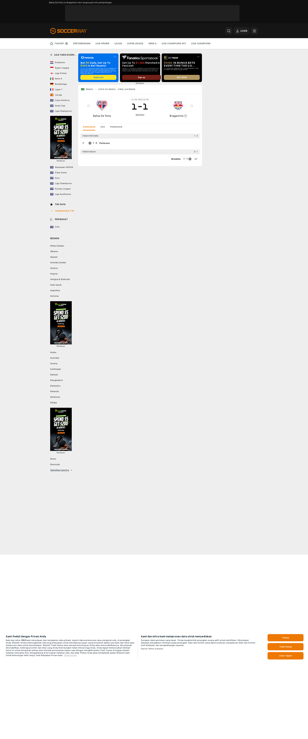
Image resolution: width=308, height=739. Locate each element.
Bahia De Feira (102, 115)
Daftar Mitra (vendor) (152, 648)
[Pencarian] (228, 31)
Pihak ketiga (70, 655)
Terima (285, 637)
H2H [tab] (102, 127)
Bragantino (177, 115)
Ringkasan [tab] (89, 127)
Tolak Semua (285, 646)
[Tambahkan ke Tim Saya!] (88, 106)
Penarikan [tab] (116, 127)
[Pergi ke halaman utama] (75, 31)
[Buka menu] (254, 31)
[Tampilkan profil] (101, 105)
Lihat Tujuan (285, 655)
